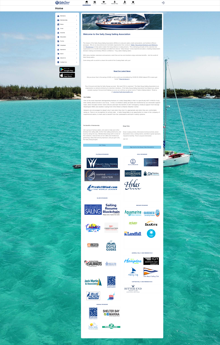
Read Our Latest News (122, 71)
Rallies (133, 45)
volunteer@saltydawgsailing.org (123, 92)
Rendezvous (89, 47)
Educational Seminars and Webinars (146, 45)
